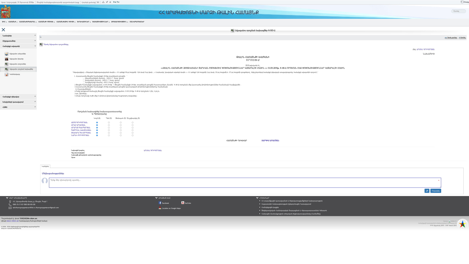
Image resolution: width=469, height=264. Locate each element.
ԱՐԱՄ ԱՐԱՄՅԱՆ (78, 125)
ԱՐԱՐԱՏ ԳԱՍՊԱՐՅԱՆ (80, 127)
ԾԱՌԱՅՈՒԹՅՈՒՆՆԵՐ (100, 22)
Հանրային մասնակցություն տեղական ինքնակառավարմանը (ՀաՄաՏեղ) (290, 214)
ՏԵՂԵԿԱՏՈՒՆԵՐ (83, 22)
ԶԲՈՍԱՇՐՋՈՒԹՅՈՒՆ (119, 22)
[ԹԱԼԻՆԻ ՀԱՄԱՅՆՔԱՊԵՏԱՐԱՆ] (5, 11)
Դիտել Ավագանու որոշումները (55, 44)
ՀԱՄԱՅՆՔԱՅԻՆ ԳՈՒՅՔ (65, 22)
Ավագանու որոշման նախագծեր (21, 69)
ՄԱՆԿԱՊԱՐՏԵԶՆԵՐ (137, 22)
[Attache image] (427, 191)
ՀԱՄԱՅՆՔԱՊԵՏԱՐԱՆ (27, 22)
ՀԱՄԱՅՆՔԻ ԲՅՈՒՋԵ (45, 22)
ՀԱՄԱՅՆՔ (12, 22)
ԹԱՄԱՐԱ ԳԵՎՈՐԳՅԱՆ (81, 133)
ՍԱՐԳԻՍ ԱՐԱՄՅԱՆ (270, 140)
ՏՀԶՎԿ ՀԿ (454, 221)
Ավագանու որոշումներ (18, 64)
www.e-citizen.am (13, 221)
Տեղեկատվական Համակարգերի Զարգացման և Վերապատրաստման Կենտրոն (294, 210)
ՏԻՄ (3, 22)
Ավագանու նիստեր (16, 59)
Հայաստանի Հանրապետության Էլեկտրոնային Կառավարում (286, 204)
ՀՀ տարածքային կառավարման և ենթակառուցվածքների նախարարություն (292, 201)
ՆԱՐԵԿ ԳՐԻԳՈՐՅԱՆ (80, 135)
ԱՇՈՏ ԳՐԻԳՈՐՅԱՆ (79, 122)
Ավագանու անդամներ (18, 54)
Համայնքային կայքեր (270, 207)
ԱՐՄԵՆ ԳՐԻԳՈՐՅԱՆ (426, 49)
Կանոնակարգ (15, 74)
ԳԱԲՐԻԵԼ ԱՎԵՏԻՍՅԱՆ (81, 130)
